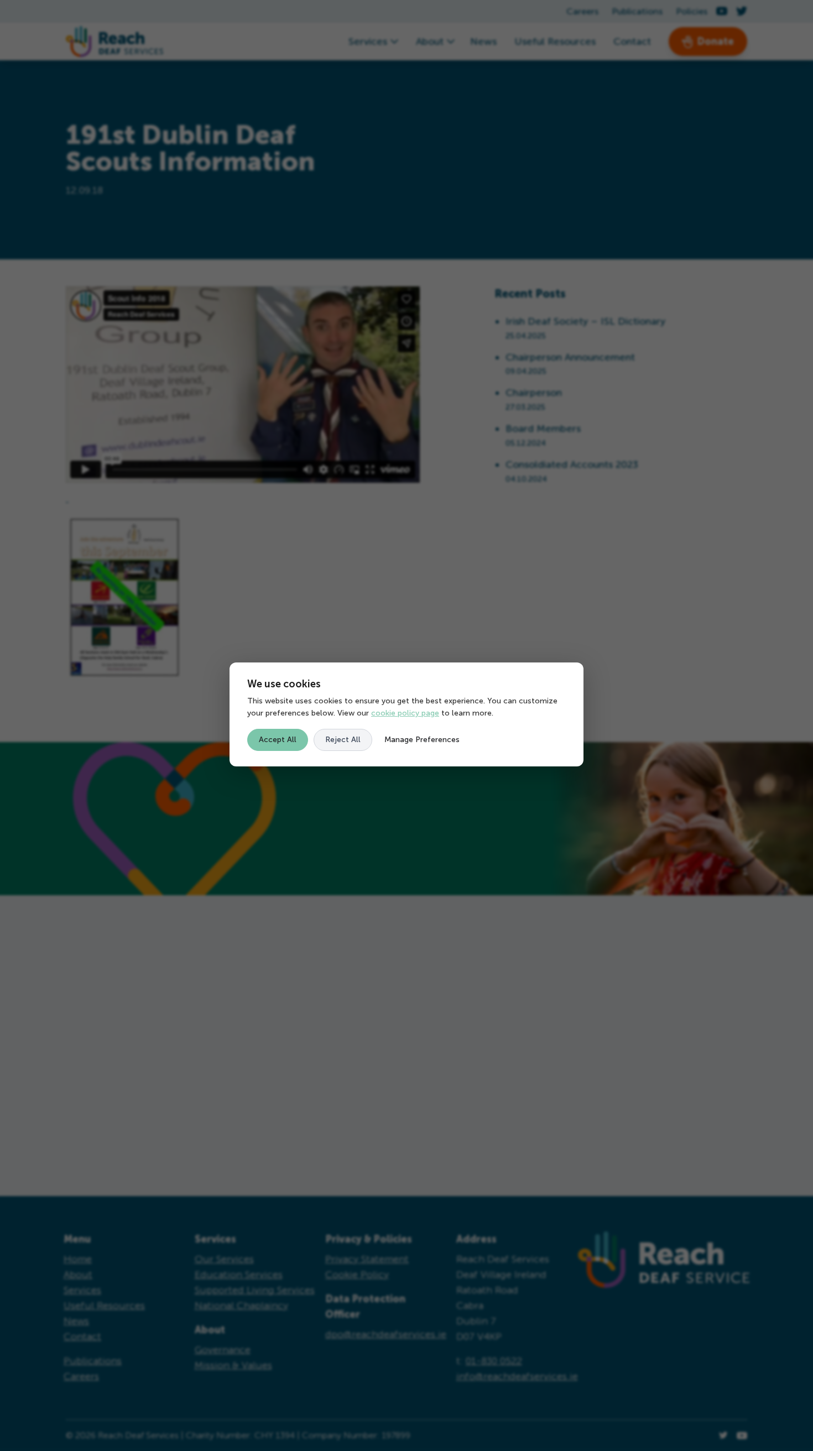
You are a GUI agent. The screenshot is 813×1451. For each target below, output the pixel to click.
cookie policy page (405, 713)
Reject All (343, 739)
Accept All (277, 739)
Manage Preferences (422, 739)
